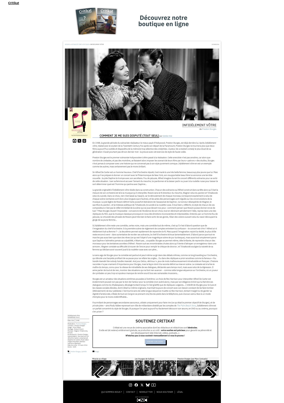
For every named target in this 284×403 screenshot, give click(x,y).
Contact (130, 392)
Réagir (97, 352)
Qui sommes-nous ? (111, 392)
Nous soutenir (165, 392)
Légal (180, 392)
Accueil (67, 44)
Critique (86, 44)
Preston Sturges (81, 324)
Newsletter (146, 392)
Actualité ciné (76, 44)
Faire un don (155, 342)
